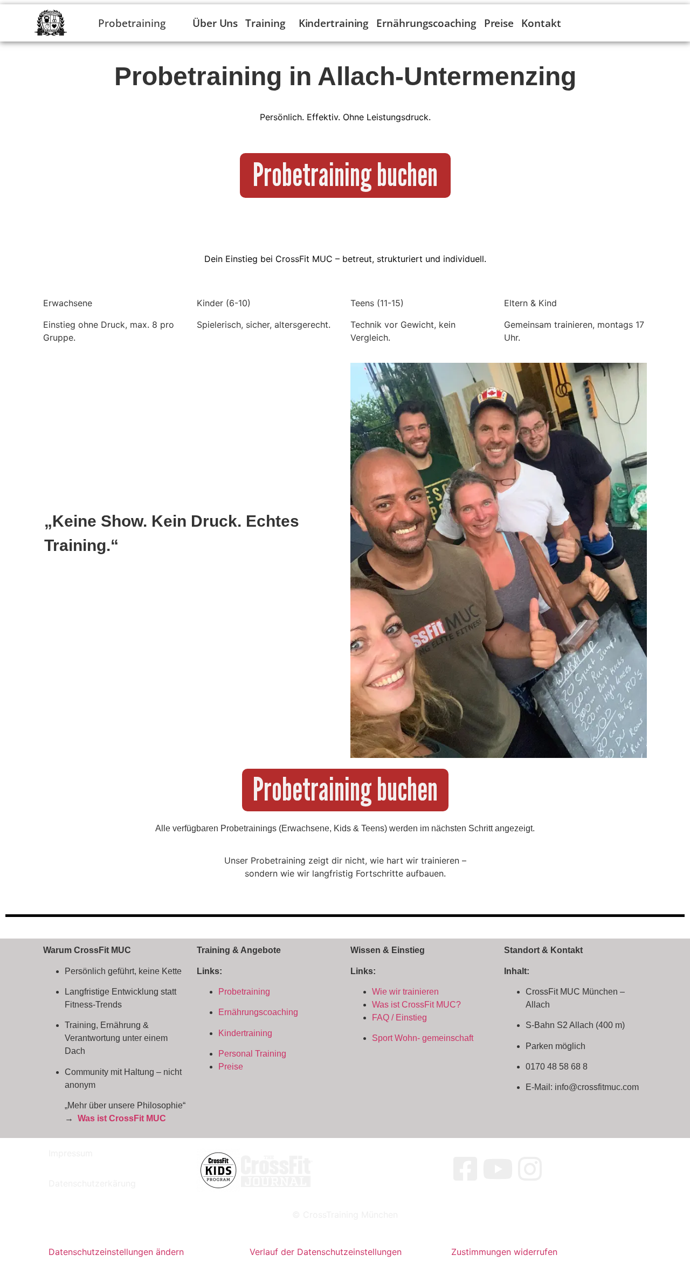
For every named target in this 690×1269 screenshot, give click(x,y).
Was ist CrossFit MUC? (416, 1004)
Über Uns (215, 23)
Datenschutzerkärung (92, 1183)
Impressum (71, 1153)
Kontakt (541, 23)
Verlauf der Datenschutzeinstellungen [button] (326, 1251)
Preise (499, 23)
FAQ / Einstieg (399, 1017)
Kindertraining (334, 23)
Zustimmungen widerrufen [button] (504, 1251)
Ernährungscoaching (426, 23)
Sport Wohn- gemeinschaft (422, 1038)
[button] (268, 23)
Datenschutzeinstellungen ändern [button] (116, 1251)
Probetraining (244, 991)
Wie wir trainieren (405, 991)
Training (265, 23)
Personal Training (252, 1053)
